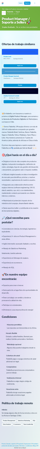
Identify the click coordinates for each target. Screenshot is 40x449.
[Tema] (31, 3)
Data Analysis (7, 424)
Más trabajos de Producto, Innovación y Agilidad (15, 9)
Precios (4, 443)
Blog (34, 446)
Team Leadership (28, 424)
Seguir (18, 12)
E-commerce (17, 424)
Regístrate (27, 3)
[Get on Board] (2, 3)
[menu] (35, 3)
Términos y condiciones (26, 446)
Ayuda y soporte (11, 443)
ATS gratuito (19, 443)
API (37, 446)
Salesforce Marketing (24, 420)
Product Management (9, 420)
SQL (34, 420)
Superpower (27, 443)
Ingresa (20, 3)
